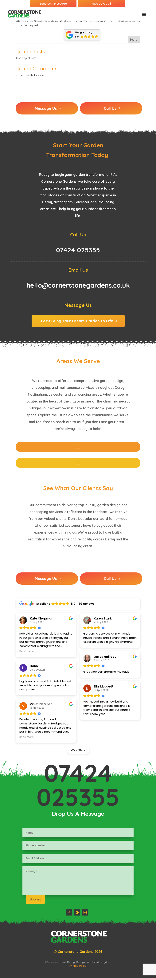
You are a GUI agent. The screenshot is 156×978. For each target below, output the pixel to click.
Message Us (46, 108)
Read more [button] (26, 651)
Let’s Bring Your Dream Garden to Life (77, 321)
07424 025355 (78, 250)
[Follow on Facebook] (69, 912)
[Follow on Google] (77, 912)
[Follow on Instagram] (85, 912)
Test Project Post (26, 58)
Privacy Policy (78, 966)
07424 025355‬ (78, 785)
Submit (35, 899)
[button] (82, 34)
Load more (78, 750)
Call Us (110, 108)
